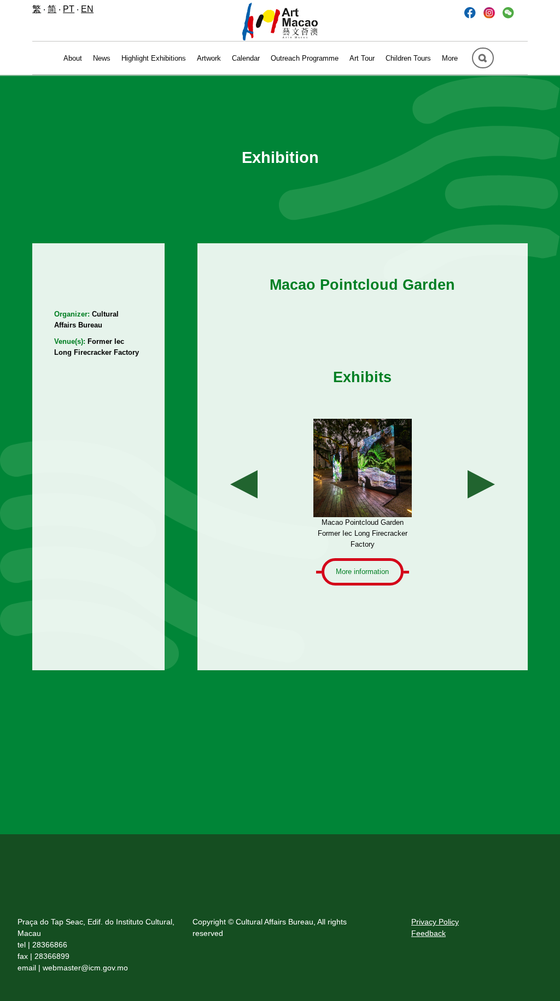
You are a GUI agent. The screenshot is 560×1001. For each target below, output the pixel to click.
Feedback (428, 933)
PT (68, 9)
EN (87, 9)
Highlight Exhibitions (153, 58)
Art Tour (362, 58)
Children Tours (408, 58)
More (450, 58)
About (72, 58)
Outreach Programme (305, 58)
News (101, 58)
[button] (508, 12)
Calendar (246, 58)
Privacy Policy (435, 921)
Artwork (209, 58)
